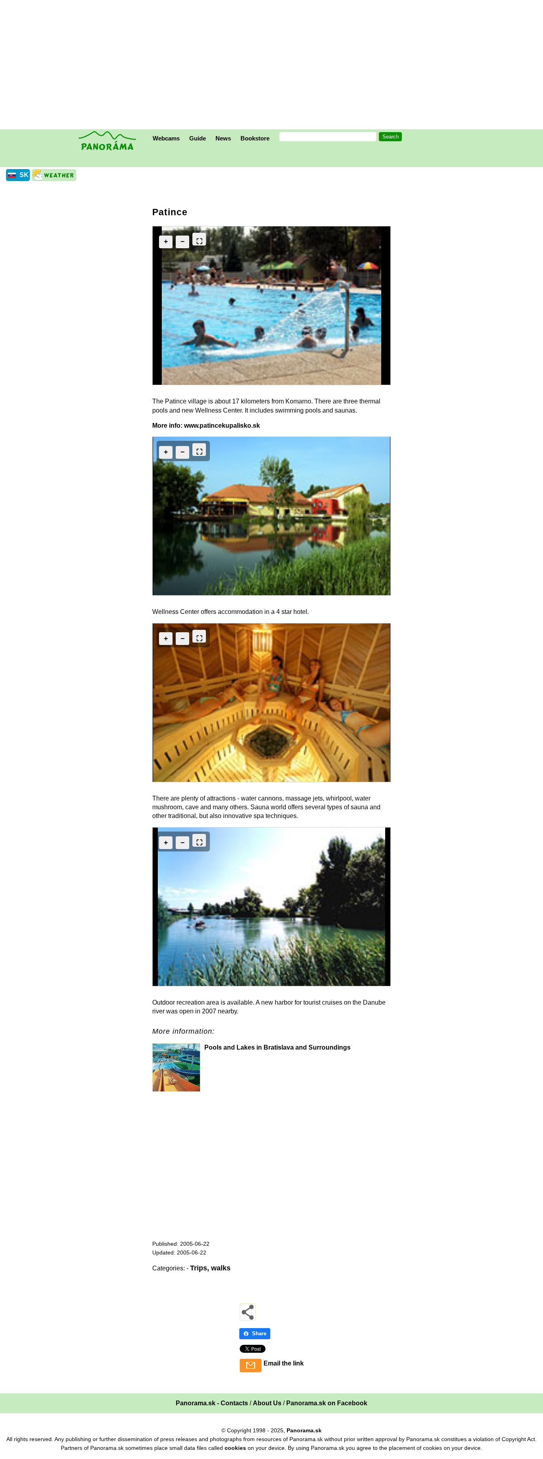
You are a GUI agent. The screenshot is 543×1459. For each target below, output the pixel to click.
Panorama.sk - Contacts (212, 1403)
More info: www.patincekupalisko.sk (206, 425)
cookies (235, 1448)
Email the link (284, 1363)
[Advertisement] (273, 65)
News (223, 138)
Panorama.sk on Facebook (326, 1403)
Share (259, 1333)
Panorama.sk (304, 1430)
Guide (197, 138)
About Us (267, 1403)
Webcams (166, 138)
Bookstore (255, 138)
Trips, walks (210, 1268)
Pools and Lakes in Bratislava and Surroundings (277, 1047)
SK (24, 174)
